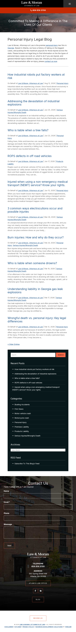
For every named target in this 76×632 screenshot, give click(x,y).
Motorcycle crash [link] (22, 418)
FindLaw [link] (68, 627)
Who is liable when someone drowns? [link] (33, 263)
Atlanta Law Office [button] (38, 583)
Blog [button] (38, 599)
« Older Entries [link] (14, 344)
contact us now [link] (51, 61)
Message (8, 524)
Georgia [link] (11, 48)
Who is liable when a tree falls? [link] (28, 130)
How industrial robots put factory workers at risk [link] (36, 76)
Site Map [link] (18, 627)
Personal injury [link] (62, 83)
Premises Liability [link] (22, 427)
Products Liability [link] (22, 431)
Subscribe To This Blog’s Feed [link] (27, 464)
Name (6, 491)
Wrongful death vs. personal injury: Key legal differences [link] (37, 319)
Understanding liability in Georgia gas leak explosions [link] (35, 290)
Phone (6, 513)
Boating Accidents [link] (22, 405)
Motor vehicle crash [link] (23, 413)
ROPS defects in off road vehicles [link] (30, 156)
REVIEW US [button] (38, 618)
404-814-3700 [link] (39, 10)
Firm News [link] (19, 409)
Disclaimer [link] (9, 627)
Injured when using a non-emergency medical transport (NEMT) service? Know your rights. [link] (38, 183)
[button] (69, 3)
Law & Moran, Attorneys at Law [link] (30, 83)
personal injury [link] (51, 45)
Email (7, 502)
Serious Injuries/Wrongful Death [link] (25, 245)
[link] (31, 3)
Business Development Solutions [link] (49, 627)
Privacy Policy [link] (28, 627)
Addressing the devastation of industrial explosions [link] (34, 103)
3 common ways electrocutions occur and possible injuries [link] (35, 210)
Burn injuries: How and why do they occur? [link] (36, 237)
